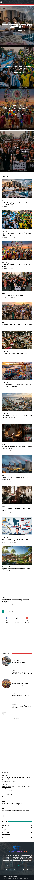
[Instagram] (10, 869)
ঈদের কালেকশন (17, 105)
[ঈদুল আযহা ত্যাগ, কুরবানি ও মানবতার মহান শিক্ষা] (17, 311)
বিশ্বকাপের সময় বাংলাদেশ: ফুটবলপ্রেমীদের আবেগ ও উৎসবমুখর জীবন (17, 234)
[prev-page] (3, 713)
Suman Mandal (5, 207)
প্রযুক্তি (3, 475)
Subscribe (27, 617)
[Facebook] (6, 869)
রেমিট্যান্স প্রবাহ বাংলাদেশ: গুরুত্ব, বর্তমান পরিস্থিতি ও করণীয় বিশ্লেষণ (17, 447)
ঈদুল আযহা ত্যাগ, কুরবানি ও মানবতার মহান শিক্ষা (17, 324)
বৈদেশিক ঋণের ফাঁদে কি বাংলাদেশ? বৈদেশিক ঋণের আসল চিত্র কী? (15, 203)
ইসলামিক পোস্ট (4, 322)
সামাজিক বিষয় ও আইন (6, 566)
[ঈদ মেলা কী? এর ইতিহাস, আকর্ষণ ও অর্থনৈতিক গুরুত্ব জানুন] (17, 109)
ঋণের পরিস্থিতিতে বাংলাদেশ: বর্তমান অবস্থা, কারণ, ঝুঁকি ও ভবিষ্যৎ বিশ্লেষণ (17, 417)
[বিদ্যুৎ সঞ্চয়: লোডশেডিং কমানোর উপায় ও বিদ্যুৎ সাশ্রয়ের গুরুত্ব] (17, 555)
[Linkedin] (14, 869)
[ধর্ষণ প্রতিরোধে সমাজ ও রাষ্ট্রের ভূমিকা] (17, 151)
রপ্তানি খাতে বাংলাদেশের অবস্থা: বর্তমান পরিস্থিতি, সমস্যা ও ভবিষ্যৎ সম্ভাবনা (16, 386)
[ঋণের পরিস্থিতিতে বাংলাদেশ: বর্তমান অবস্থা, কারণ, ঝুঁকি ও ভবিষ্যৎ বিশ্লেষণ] (17, 402)
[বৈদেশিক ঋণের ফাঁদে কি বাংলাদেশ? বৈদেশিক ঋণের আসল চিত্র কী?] (17, 26)
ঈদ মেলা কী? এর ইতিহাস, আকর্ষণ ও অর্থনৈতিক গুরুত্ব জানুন (16, 265)
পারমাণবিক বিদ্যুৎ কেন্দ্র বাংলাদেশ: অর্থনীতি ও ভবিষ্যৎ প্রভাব (15, 479)
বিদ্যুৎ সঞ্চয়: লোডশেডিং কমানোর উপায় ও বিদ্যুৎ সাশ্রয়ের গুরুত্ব (16, 570)
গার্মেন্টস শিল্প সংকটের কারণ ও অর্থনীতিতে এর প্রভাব (15, 354)
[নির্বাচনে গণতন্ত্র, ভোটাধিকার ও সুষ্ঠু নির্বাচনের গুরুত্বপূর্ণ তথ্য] (17, 586)
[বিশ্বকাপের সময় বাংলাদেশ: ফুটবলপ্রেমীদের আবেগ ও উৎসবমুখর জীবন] (17, 68)
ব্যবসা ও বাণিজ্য (5, 351)
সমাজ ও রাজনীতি (5, 597)
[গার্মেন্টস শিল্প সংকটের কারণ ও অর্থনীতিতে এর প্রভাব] (17, 340)
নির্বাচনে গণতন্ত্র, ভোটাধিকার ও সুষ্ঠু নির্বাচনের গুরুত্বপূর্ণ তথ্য (15, 601)
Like (7, 617)
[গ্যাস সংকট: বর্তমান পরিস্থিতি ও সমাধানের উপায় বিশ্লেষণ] (17, 495)
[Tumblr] (23, 869)
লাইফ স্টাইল (17, 148)
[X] (27, 869)
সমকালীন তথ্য (17, 22)
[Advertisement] (17, 639)
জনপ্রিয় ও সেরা (17, 64)
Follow (17, 617)
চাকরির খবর (4, 444)
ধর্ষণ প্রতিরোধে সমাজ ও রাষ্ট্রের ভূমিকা (13, 295)
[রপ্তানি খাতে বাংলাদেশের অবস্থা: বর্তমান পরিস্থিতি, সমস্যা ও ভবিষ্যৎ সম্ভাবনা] (17, 371)
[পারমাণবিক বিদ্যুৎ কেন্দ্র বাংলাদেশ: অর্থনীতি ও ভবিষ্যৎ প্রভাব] (17, 464)
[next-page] (12, 611)
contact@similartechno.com (20, 865)
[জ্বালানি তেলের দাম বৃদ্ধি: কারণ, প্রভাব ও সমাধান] (17, 526)
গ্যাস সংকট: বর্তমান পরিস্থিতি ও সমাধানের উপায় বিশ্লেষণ (16, 509)
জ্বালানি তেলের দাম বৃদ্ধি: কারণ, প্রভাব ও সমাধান (16, 540)
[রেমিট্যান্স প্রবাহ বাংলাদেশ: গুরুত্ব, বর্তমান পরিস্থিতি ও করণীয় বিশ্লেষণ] (17, 433)
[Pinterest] (19, 869)
